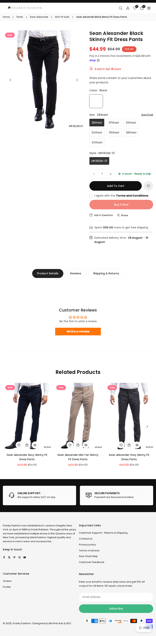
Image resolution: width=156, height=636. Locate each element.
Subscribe (116, 608)
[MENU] (148, 8)
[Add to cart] (129, 445)
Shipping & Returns (106, 273)
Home (6, 16)
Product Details (47, 273)
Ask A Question (103, 215)
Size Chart (147, 114)
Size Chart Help (88, 556)
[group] (44, 80)
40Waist (97, 142)
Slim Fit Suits (62, 16)
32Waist (131, 122)
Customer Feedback (91, 562)
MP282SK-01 (99, 161)
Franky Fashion (12, 525)
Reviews (75, 273)
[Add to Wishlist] (148, 186)
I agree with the (121, 196)
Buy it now (121, 204)
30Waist (114, 122)
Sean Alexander (39, 16)
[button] (77, 80)
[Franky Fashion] (25, 8)
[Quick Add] (27, 445)
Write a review (78, 331)
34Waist (97, 132)
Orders (7, 581)
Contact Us (85, 538)
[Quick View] (35, 445)
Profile (7, 587)
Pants (20, 16)
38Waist (131, 132)
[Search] (120, 8)
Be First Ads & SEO (60, 623)
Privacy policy (87, 544)
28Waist (97, 122)
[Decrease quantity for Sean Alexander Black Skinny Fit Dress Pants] (94, 174)
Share (124, 215)
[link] (39, 495)
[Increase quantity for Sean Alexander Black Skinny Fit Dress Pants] (110, 174)
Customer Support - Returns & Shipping (103, 533)
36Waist (114, 132)
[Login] (127, 8)
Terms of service (89, 550)
